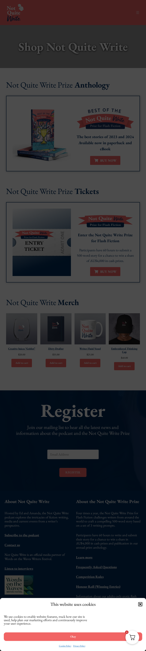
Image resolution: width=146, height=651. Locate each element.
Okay (73, 636)
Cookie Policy (65, 645)
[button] (140, 604)
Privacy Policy (79, 645)
